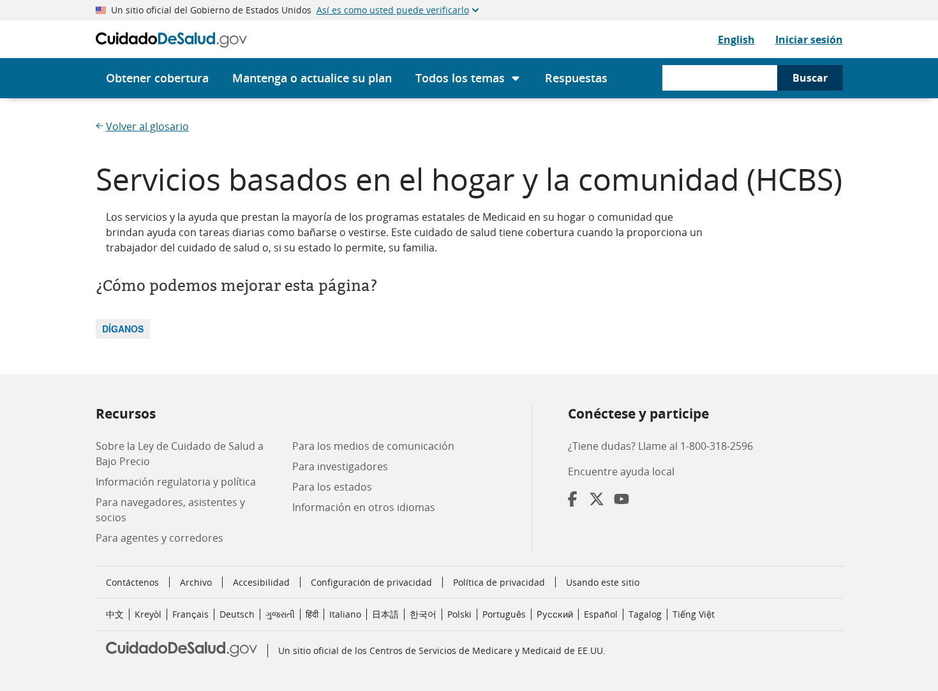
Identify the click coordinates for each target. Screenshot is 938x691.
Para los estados (332, 487)
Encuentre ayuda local (621, 471)
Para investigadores (340, 466)
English (736, 40)
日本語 (385, 614)
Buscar (810, 78)
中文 (115, 614)
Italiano (345, 614)
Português (504, 614)
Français (190, 614)
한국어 (423, 614)
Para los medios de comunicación (373, 446)
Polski (459, 614)
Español (601, 614)
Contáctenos (132, 582)
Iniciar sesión (809, 40)
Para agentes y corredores (159, 538)
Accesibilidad (261, 582)
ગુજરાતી (280, 614)
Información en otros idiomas (363, 507)
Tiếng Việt (694, 614)
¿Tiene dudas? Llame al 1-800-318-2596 (660, 446)
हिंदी (312, 614)
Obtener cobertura (157, 77)
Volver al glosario (147, 126)
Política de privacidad (499, 582)
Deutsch (237, 614)
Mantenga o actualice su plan (312, 77)
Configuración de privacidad (371, 582)
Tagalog (645, 614)
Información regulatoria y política (176, 482)
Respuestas (576, 77)
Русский (555, 614)
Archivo (196, 582)
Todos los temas (460, 77)
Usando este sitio (602, 582)
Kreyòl (148, 614)
